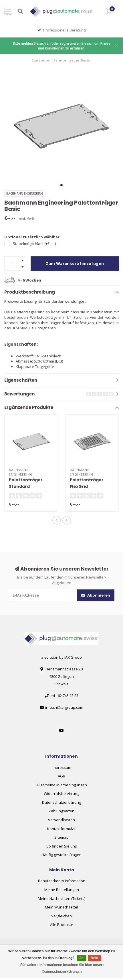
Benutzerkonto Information (61, 880)
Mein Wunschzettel (61, 907)
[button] (61, 185)
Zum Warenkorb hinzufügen (75, 263)
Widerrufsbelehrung (61, 793)
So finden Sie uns (61, 846)
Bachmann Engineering (24, 193)
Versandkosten (61, 819)
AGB (61, 776)
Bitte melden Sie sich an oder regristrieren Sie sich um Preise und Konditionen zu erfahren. (61, 45)
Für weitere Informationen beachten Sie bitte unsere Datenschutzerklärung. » (62, 968)
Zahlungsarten (61, 810)
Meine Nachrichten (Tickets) (61, 898)
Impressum (61, 767)
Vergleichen (61, 915)
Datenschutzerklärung (61, 802)
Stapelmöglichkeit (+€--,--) (34, 243)
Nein (94, 958)
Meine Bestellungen (61, 889)
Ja (82, 958)
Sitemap (61, 837)
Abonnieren (98, 595)
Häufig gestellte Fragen (61, 854)
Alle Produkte (61, 924)
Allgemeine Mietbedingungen (61, 784)
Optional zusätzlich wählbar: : (33, 236)
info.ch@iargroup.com (64, 707)
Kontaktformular (61, 828)
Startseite (40, 60)
